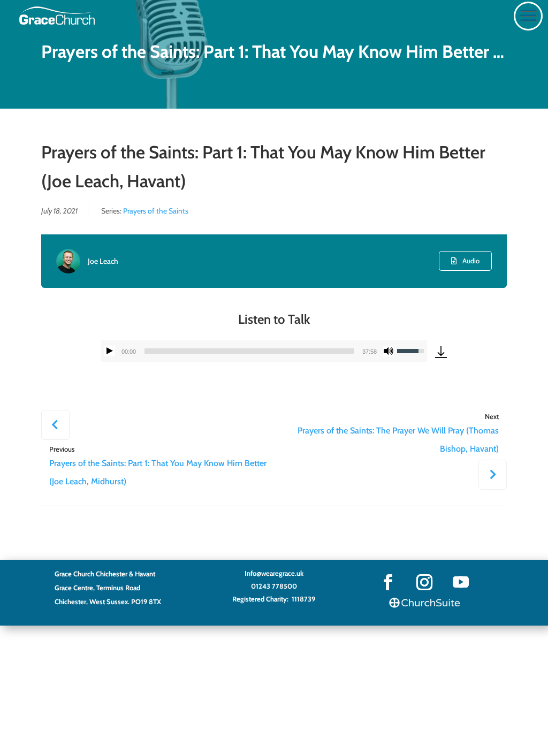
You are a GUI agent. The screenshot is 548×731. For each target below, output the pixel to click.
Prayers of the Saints (155, 211)
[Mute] (388, 351)
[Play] (109, 351)
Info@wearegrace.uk (274, 573)
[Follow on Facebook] (388, 582)
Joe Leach (103, 261)
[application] (264, 351)
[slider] (249, 351)
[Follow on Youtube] (461, 582)
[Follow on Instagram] (424, 582)
